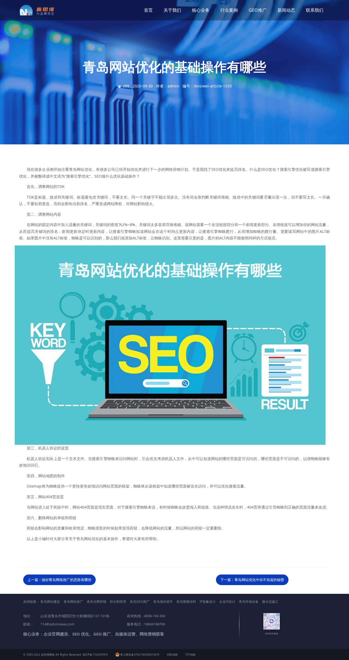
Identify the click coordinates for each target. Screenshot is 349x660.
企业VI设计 (227, 601)
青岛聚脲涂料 (186, 601)
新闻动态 (286, 10)
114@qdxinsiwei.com (57, 624)
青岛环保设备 (248, 601)
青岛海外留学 (163, 601)
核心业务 (200, 10)
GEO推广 (258, 10)
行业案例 (229, 10)
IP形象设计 (208, 601)
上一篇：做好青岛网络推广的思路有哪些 (59, 579)
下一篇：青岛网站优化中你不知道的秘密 (252, 579)
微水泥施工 (270, 601)
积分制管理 (118, 601)
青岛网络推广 (73, 601)
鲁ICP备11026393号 (95, 654)
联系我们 (314, 10)
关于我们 (172, 10)
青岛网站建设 (50, 601)
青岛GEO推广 (140, 601)
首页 (148, 10)
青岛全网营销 (96, 601)
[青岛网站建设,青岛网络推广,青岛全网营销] (39, 10)
